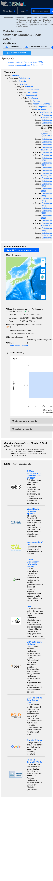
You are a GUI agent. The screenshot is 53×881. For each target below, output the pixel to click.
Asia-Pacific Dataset (19, 345)
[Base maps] (42, 277)
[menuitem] (8, 11)
